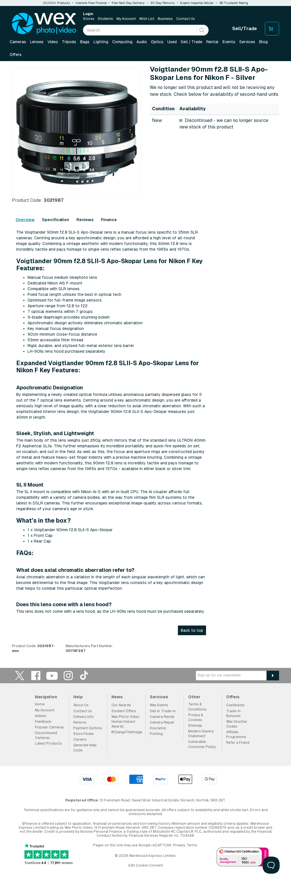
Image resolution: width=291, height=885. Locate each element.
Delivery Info (83, 717)
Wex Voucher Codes (236, 724)
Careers (80, 739)
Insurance (158, 728)
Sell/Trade (244, 28)
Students (105, 19)
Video (52, 42)
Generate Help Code (85, 747)
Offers (16, 54)
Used (172, 42)
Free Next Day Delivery (128, 3)
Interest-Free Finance (91, 3)
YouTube (52, 675)
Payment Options (87, 728)
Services (247, 42)
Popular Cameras (49, 727)
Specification (55, 219)
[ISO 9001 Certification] (243, 858)
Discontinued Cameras (46, 735)
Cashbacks (235, 705)
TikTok (84, 675)
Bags (85, 42)
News (117, 697)
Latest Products (48, 743)
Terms (192, 845)
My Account (126, 19)
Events (229, 42)
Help (78, 697)
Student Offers (123, 711)
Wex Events (159, 705)
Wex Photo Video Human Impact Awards (125, 721)
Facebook (36, 675)
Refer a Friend (238, 743)
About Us (81, 705)
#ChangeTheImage (126, 732)
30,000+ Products (56, 3)
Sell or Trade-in (163, 711)
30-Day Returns (162, 3)
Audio (141, 42)
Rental (212, 42)
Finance (109, 219)
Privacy (179, 845)
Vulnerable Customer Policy (202, 744)
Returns (79, 722)
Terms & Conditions (197, 706)
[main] (145, 361)
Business (165, 19)
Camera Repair (162, 722)
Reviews (84, 219)
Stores (88, 19)
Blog (263, 42)
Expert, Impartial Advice (196, 3)
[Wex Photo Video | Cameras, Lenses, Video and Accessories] (44, 24)
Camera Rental (162, 717)
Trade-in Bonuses (233, 713)
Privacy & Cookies (195, 717)
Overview (25, 219)
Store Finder (83, 734)
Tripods (69, 42)
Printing (156, 734)
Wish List (146, 19)
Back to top (192, 630)
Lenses (36, 42)
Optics (157, 42)
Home (40, 704)
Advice (40, 716)
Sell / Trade (191, 42)
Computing (122, 42)
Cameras (18, 42)
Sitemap (195, 726)
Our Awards (121, 705)
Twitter (20, 675)
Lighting (100, 42)
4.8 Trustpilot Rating (233, 3)
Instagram (68, 675)
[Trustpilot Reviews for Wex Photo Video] (48, 854)
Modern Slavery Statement (201, 733)
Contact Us (185, 19)
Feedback (43, 722)
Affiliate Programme (236, 734)
